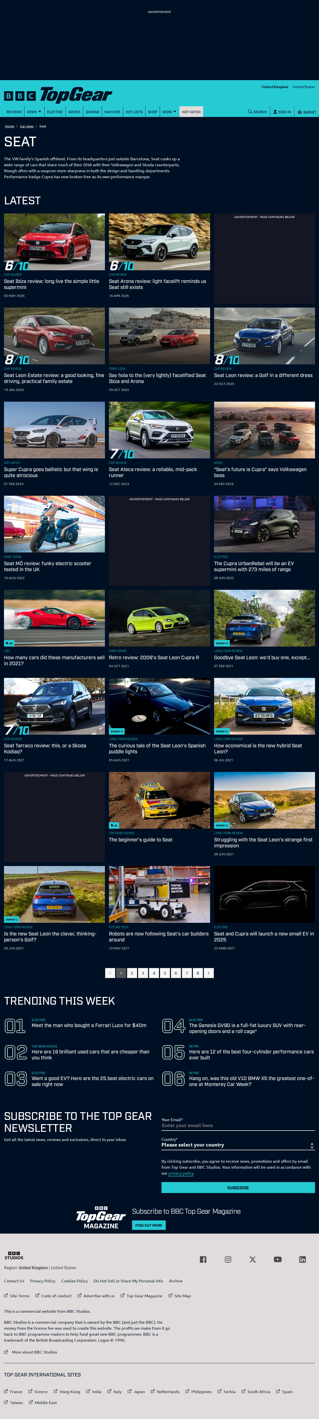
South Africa (258, 1391)
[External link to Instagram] (228, 1259)
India (96, 1391)
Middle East (46, 1402)
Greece (41, 1391)
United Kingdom (275, 86)
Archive (176, 1280)
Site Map (182, 1295)
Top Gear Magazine (144, 1295)
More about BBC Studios (30, 1352)
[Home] (64, 94)
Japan (139, 1391)
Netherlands (168, 1391)
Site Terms (19, 1295)
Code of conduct (56, 1295)
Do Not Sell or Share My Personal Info (128, 1280)
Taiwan (16, 1402)
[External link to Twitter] (253, 1259)
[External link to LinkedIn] (303, 1259)
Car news (27, 126)
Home (9, 126)
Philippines (201, 1391)
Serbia (230, 1391)
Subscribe (238, 1187)
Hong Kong (70, 1391)
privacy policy (180, 1173)
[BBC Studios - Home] (16, 1255)
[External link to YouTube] (278, 1259)
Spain (287, 1391)
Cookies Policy (74, 1280)
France (16, 1391)
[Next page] (209, 973)
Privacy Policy (42, 1280)
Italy (117, 1391)
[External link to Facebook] (203, 1259)
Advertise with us (99, 1295)
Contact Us (14, 1280)
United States (303, 86)
